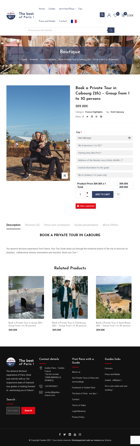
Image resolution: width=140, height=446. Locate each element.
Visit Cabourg (117, 112)
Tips (80, 9)
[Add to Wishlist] (118, 194)
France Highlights (94, 112)
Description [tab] (13, 225)
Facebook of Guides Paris (83, 387)
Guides (52, 9)
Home (42, 9)
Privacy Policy (78, 417)
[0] (123, 15)
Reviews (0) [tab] (32, 225)
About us (76, 372)
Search (28, 410)
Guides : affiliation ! (113, 380)
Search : (11, 399)
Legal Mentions (79, 411)
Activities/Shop (66, 9)
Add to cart (102, 194)
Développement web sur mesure (86, 440)
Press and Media (47, 21)
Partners (109, 368)
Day (79, 132)
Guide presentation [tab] (86, 225)
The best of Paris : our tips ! (84, 393)
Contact (63, 21)
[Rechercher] (111, 30)
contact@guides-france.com (52, 394)
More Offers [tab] (110, 225)
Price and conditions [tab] (57, 225)
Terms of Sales (79, 405)
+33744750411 (51, 386)
